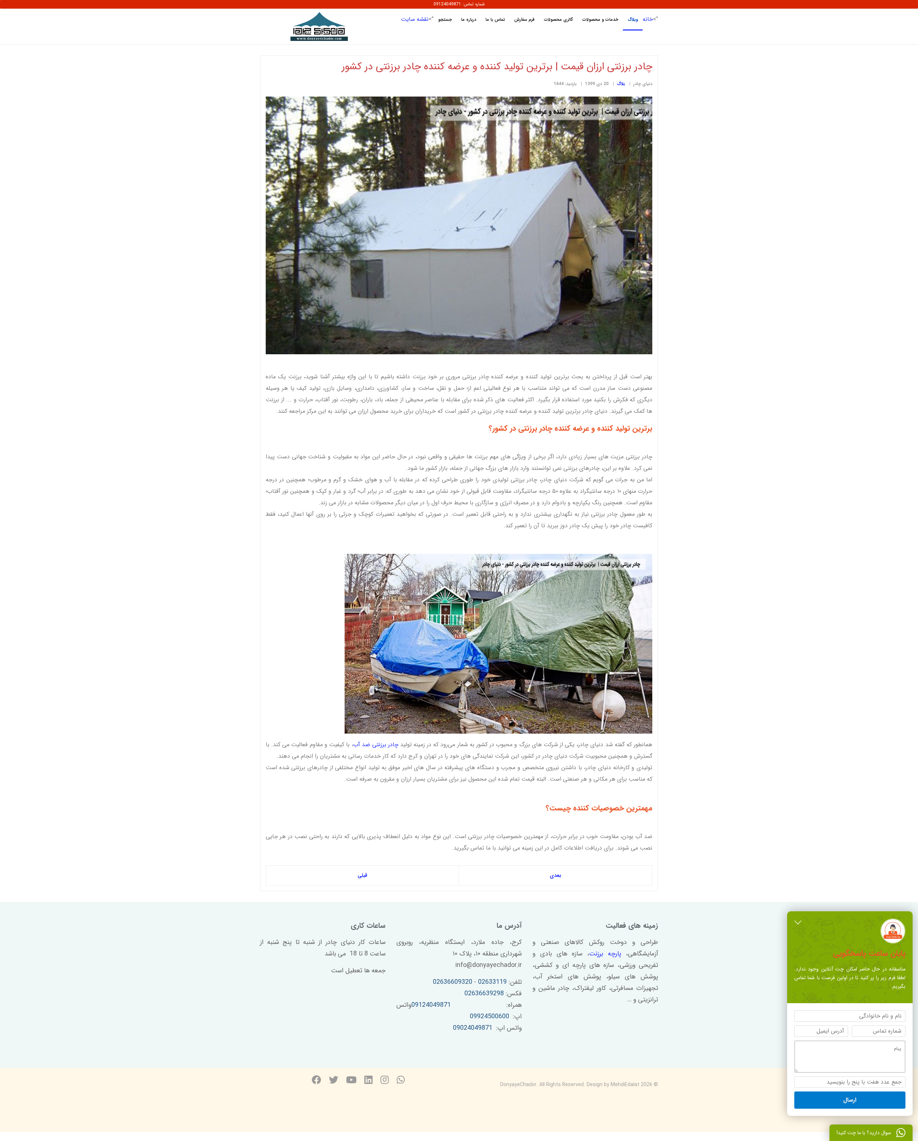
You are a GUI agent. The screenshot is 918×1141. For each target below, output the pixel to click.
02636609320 (452, 982)
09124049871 (431, 1005)
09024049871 (472, 1028)
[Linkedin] (368, 1081)
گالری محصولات (558, 19)
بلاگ (621, 83)
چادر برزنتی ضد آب (375, 744)
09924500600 (489, 1016)
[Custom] (401, 1081)
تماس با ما (495, 19)
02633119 (492, 982)
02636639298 (484, 993)
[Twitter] (333, 1081)
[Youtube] (351, 1081)
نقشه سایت (415, 19)
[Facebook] (316, 1081)
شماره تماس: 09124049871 (459, 4)
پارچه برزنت (605, 954)
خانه (648, 19)
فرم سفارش (524, 19)
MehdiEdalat (625, 1085)
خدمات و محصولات (600, 19)
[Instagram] (384, 1081)
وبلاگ (633, 19)
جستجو (445, 19)
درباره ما (468, 19)
